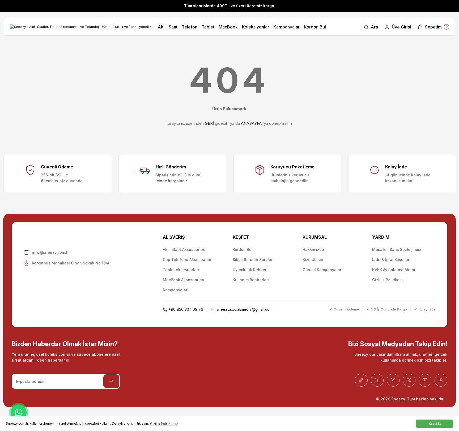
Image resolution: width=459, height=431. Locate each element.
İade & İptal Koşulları (391, 259)
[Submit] (111, 381)
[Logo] (80, 27)
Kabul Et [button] (435, 423)
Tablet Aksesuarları (181, 269)
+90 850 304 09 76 (185, 309)
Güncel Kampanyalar (322, 269)
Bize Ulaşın (313, 259)
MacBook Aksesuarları (183, 279)
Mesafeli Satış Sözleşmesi (396, 249)
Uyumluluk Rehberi (250, 269)
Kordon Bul (243, 249)
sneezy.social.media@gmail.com (244, 309)
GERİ (209, 123)
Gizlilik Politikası (387, 279)
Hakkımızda (313, 249)
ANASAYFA (251, 123)
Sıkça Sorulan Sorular (253, 259)
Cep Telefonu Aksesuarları (187, 259)
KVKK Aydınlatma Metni (393, 269)
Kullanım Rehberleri (251, 279)
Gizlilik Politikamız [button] (164, 424)
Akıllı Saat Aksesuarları (184, 249)
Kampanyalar (175, 290)
